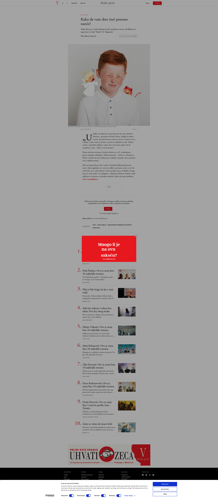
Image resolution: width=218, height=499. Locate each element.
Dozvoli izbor (165, 489)
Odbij (165, 494)
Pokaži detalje (128, 495)
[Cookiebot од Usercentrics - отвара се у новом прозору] (49, 495)
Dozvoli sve (165, 484)
